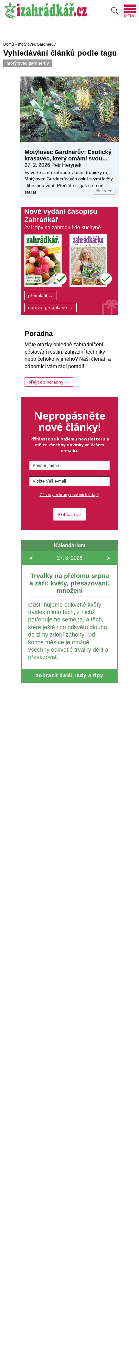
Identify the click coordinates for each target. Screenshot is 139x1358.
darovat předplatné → (50, 307)
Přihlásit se (69, 514)
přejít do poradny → (48, 382)
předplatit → (40, 295)
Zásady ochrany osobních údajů (69, 494)
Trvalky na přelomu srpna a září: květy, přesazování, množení (69, 583)
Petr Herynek (66, 165)
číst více (104, 190)
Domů (8, 44)
